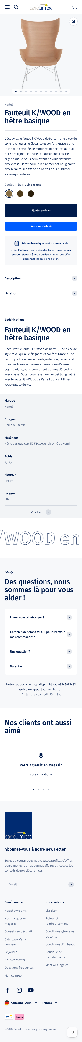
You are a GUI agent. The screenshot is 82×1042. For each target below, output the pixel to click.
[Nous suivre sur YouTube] (31, 990)
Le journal (11, 952)
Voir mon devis (41, 226)
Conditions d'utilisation (61, 944)
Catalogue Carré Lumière (15, 941)
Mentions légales (57, 965)
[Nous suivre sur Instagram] (19, 990)
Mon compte (13, 975)
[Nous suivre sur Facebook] (8, 990)
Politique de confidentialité (55, 954)
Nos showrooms (16, 911)
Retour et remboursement (57, 920)
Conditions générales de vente (60, 933)
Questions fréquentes (19, 968)
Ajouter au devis (41, 210)
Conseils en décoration (20, 931)
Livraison (52, 911)
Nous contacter (15, 960)
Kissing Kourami (48, 1029)
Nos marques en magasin (16, 920)
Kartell (9, 104)
